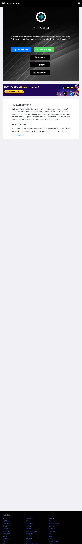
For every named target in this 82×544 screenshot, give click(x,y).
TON (27, 521)
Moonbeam (53, 531)
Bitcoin (5, 518)
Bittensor (29, 539)
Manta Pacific (54, 541)
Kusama (28, 528)
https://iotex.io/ (17, 135)
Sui (50, 534)
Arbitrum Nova (31, 531)
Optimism (29, 523)
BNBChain (6, 521)
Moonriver (29, 534)
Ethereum (29, 518)
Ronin (51, 536)
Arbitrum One (54, 523)
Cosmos (52, 526)
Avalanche (6, 539)
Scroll (28, 541)
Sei (4, 541)
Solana (51, 518)
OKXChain (6, 534)
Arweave (6, 531)
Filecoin (52, 528)
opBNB (5, 528)
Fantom (28, 536)
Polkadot (6, 526)
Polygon (6, 523)
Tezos (5, 536)
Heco (51, 539)
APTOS (28, 526)
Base (50, 521)
